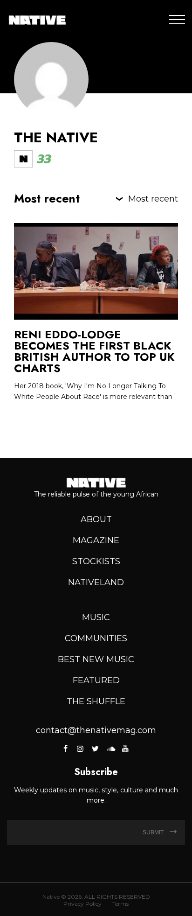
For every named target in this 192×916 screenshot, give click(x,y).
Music (96, 617)
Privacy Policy (82, 903)
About (96, 519)
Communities (96, 638)
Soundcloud (110, 748)
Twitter (95, 748)
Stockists (96, 561)
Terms (120, 903)
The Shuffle (96, 701)
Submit (154, 832)
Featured (96, 680)
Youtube (125, 748)
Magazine (96, 540)
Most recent (153, 199)
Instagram (80, 748)
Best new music (96, 659)
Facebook (66, 748)
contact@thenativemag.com (96, 730)
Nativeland (96, 582)
